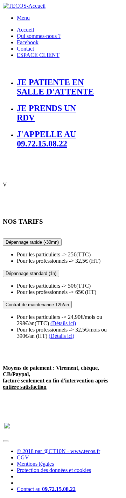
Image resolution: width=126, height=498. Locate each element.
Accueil (25, 30)
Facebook (27, 42)
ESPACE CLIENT (38, 55)
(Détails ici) (63, 323)
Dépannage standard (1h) (31, 273)
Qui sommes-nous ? (39, 36)
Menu (23, 18)
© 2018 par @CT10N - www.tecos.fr (58, 451)
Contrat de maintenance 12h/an (37, 304)
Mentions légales (35, 464)
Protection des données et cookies (54, 470)
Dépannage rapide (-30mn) (32, 242)
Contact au (46, 489)
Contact (25, 49)
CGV (23, 457)
